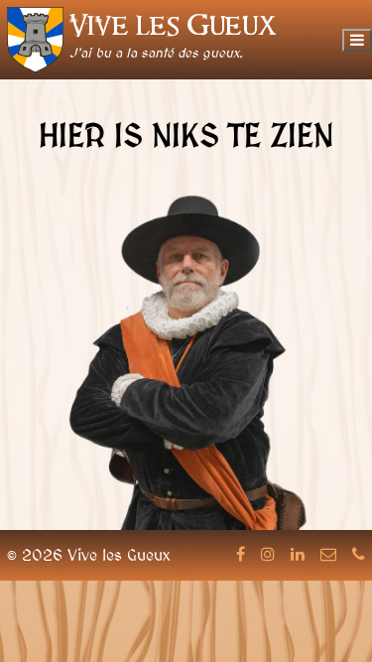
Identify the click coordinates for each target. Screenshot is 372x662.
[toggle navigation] (357, 40)
